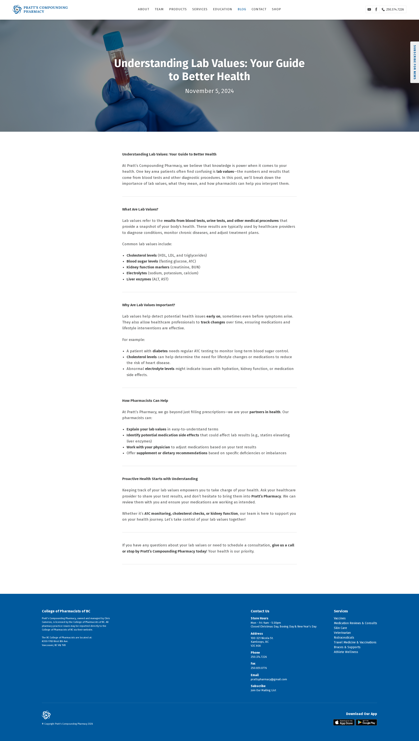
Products (178, 9)
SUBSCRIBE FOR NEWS (414, 62)
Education (222, 9)
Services (200, 9)
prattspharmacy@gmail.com (269, 679)
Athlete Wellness (346, 652)
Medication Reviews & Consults (355, 623)
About (143, 9)
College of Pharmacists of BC (66, 611)
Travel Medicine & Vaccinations (355, 642)
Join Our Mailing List (263, 690)
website (87, 629)
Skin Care (340, 628)
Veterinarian (342, 633)
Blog (242, 9)
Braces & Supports (347, 647)
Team (159, 9)
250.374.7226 (395, 9)
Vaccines (340, 618)
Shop (276, 9)
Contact (259, 9)
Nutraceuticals (344, 637)
